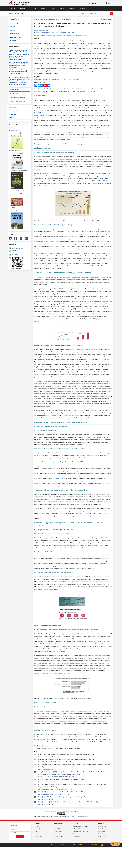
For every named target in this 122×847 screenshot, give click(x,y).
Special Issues (58, 839)
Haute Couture (67, 79)
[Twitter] (10, 238)
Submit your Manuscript (67, 845)
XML (63, 35)
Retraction (101, 834)
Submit (82, 8)
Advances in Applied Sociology (19, 170)
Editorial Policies (58, 829)
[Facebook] (15, 238)
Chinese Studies (15, 211)
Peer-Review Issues (59, 834)
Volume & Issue (77, 836)
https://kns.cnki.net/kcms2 (45, 757)
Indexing (13, 40)
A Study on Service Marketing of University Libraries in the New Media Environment (18, 71)
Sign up (53, 845)
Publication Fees (15, 37)
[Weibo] (26, 238)
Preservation (101, 831)
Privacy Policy (102, 836)
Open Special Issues (16, 93)
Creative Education (16, 130)
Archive (12, 30)
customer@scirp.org (17, 248)
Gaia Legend (75, 79)
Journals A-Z (39, 826)
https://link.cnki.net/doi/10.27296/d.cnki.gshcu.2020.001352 (55, 789)
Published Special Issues (17, 97)
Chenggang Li (44, 30)
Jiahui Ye (36, 30)
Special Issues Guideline (17, 101)
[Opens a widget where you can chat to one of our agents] (115, 844)
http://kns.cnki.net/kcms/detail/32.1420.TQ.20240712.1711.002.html (57, 777)
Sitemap (38, 834)
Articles (22, 8)
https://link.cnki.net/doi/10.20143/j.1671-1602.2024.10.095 (54, 794)
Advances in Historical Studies (19, 191)
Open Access (102, 826)
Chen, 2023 (62, 173)
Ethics (55, 826)
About (62, 8)
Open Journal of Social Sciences (43, 19)
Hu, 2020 (93, 241)
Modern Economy (16, 150)
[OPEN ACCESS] (91, 3)
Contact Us (12, 114)
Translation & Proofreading (80, 831)
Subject (38, 829)
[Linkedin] (21, 238)
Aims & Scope (14, 23)
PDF (54, 35)
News (53, 8)
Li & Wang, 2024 (70, 309)
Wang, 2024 (66, 673)
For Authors (57, 831)
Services (72, 8)
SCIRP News (81, 845)
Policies (101, 824)
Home (13, 8)
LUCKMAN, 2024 (70, 263)
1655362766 (15, 254)
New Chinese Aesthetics (55, 79)
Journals (33, 8)
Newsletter (12, 107)
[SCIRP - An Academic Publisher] (20, 3)
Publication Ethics (103, 829)
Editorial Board (14, 33)
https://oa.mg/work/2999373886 (47, 769)
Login (110, 3)
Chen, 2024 (38, 159)
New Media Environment (41, 79)
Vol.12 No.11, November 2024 (62, 19)
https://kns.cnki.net (43, 782)
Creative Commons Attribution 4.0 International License (74, 816)
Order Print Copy (14, 111)
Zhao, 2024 (60, 234)
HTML (59, 35)
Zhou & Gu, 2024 (58, 478)
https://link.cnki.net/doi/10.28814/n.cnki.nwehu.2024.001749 (55, 762)
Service (75, 824)
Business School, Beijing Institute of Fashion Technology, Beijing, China (54, 32)
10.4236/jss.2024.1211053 (44, 35)
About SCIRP (59, 824)
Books (43, 8)
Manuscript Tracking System (81, 826)
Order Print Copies (78, 829)
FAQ (10, 117)
